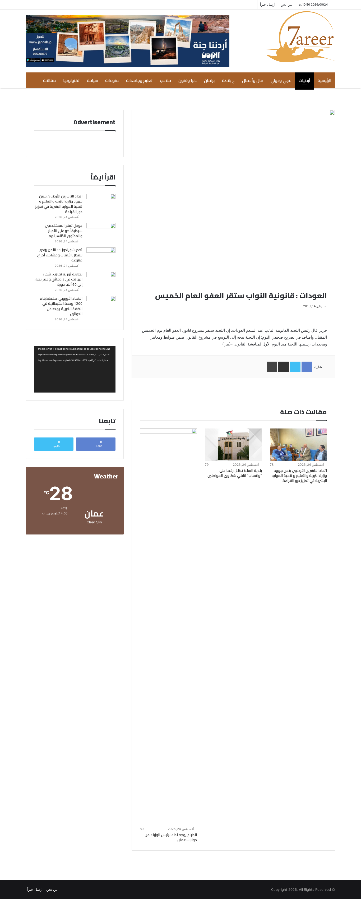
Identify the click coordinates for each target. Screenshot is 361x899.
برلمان (209, 80)
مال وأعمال (252, 80)
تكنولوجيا (71, 80)
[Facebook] (46, 4)
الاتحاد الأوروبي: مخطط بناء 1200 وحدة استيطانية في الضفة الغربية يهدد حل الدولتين (61, 306)
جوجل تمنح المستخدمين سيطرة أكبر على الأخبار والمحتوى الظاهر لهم (63, 230)
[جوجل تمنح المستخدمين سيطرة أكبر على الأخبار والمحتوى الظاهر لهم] (100, 233)
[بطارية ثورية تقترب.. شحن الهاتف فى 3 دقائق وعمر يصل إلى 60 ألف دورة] (100, 282)
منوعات (112, 80)
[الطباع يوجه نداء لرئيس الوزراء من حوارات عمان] (168, 626)
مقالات (49, 80)
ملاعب (165, 80)
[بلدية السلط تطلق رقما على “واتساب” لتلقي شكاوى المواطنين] (233, 444)
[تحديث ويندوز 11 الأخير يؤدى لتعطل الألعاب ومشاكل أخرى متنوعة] (100, 257)
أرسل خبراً (267, 4)
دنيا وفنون (187, 80)
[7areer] (300, 36)
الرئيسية (324, 80)
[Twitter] (54, 4)
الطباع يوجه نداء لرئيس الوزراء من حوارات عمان (171, 837)
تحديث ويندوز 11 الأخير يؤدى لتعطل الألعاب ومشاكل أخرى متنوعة (59, 255)
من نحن (286, 4)
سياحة (92, 80)
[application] (74, 369)
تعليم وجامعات (139, 80)
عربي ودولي (281, 80)
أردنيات (304, 80)
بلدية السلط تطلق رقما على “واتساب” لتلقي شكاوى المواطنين (234, 473)
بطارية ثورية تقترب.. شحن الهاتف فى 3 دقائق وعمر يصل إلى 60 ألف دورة (58, 279)
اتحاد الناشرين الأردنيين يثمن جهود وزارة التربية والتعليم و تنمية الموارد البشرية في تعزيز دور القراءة (299, 475)
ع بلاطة (228, 80)
